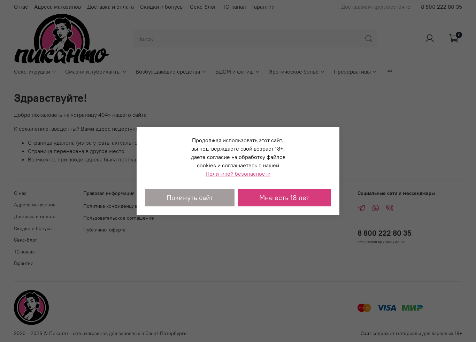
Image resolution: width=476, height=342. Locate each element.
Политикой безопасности (238, 173)
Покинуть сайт (190, 197)
